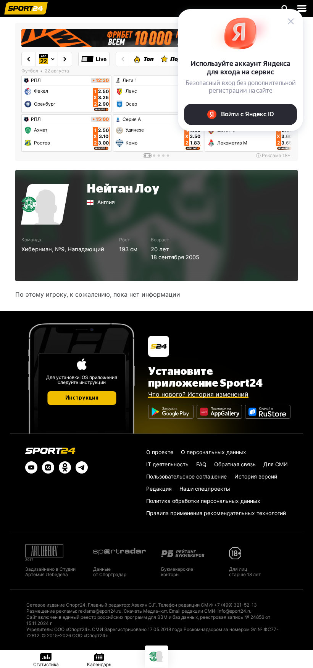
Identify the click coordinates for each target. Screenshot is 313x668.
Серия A (132, 119)
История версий (255, 476)
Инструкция (81, 398)
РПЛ (36, 80)
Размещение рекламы (51, 611)
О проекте (159, 452)
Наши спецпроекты (204, 488)
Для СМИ (275, 464)
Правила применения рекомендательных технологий (216, 513)
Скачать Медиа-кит (145, 611)
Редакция (159, 488)
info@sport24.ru (235, 611)
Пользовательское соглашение (186, 476)
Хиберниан (36, 249)
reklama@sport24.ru (99, 611)
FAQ (201, 464)
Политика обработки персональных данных (203, 501)
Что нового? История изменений (198, 394)
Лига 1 (130, 80)
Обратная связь (235, 464)
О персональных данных (213, 452)
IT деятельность (167, 464)
